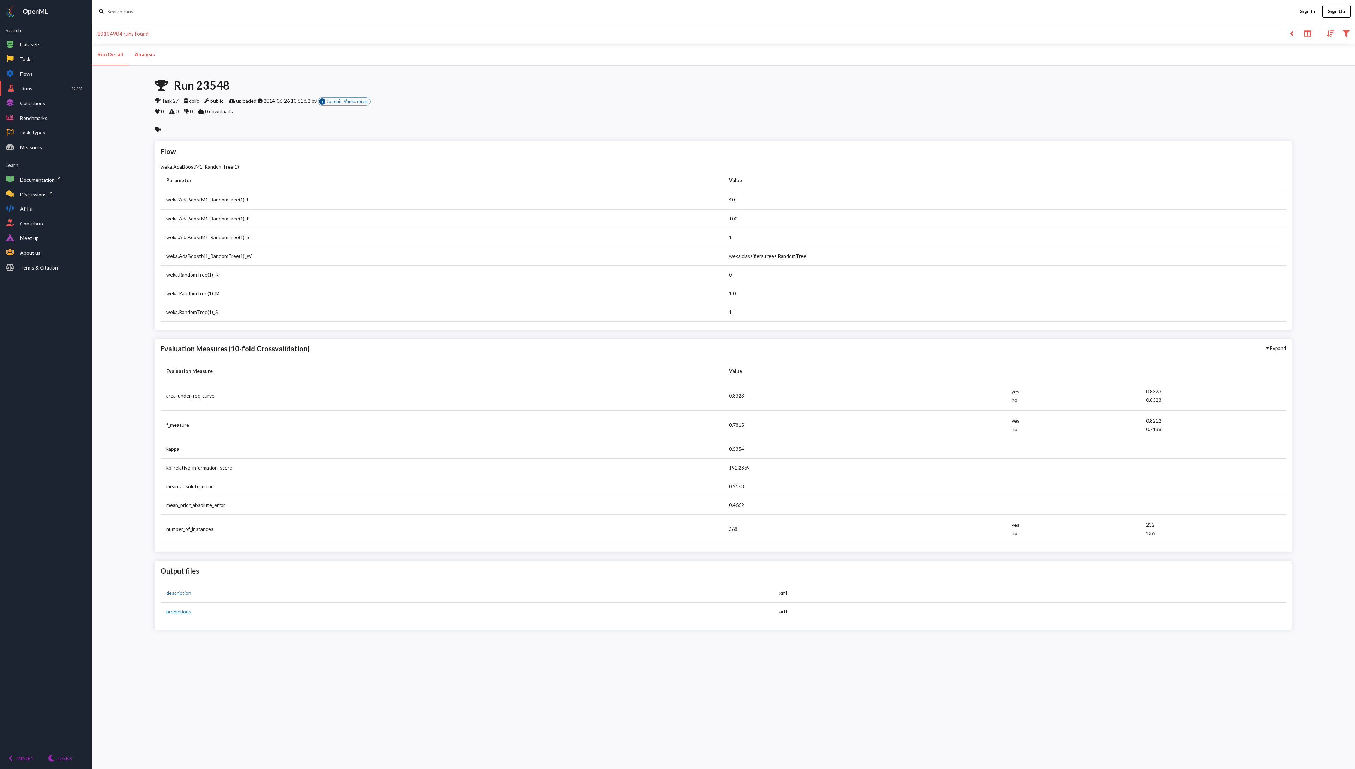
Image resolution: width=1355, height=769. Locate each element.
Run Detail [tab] (110, 54)
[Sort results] (1328, 33)
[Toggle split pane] (1307, 33)
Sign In (1307, 11)
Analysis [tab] (145, 54)
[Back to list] (1292, 33)
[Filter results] (1346, 33)
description (178, 593)
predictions (178, 611)
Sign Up (1336, 11)
